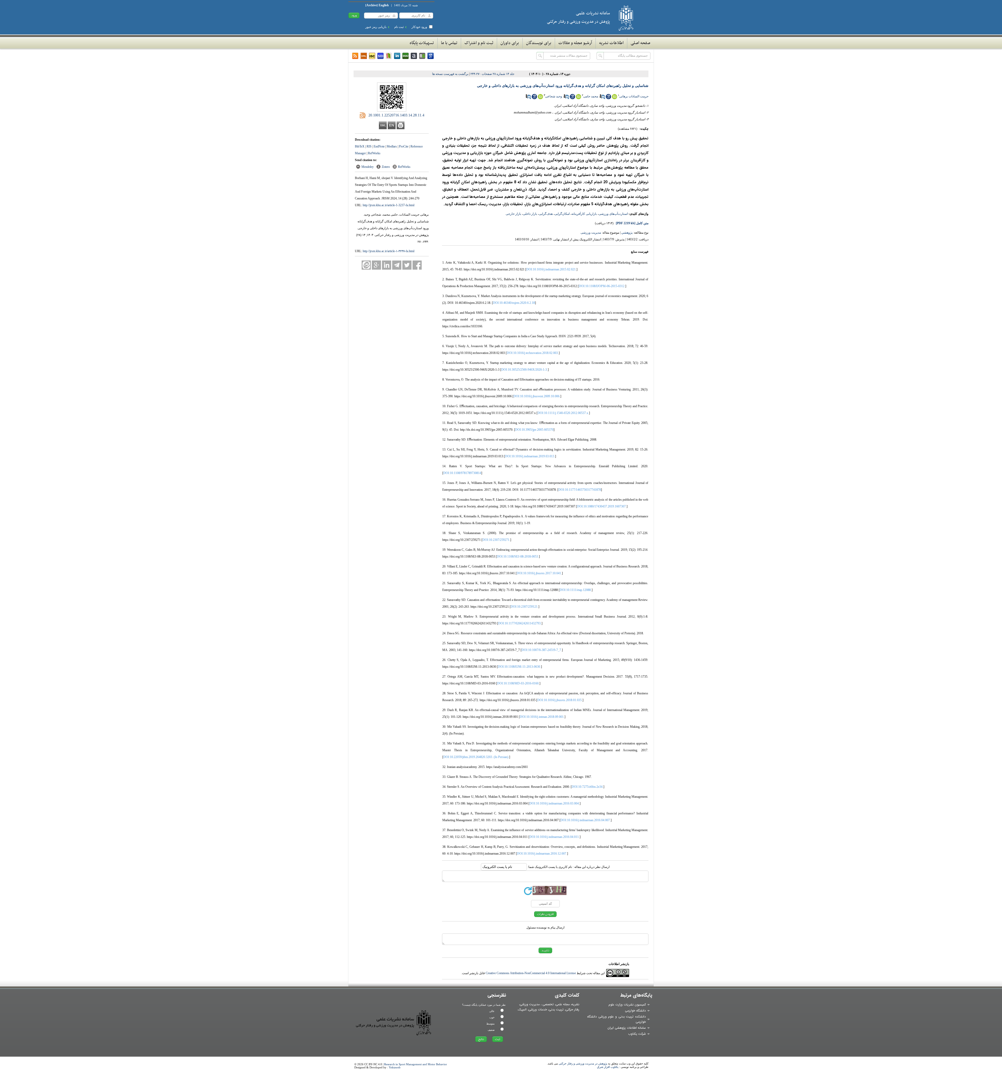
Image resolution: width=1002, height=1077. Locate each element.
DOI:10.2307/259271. (496, 540)
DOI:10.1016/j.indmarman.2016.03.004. (554, 803)
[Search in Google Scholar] (608, 98)
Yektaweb (395, 1067)
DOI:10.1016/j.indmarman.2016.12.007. (542, 853)
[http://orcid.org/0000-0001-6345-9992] (578, 98)
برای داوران (509, 43)
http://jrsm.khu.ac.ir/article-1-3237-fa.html (388, 205)
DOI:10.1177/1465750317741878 (579, 490)
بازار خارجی (513, 214)
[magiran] (389, 56)
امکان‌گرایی (562, 214)
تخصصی (548, 1004)
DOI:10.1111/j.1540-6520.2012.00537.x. (563, 413)
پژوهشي (627, 232)
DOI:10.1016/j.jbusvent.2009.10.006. (537, 396)
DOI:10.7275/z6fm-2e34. (587, 787)
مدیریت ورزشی (591, 232)
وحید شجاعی (553, 96)
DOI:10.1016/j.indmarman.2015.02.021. (551, 269)
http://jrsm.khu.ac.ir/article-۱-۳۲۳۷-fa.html (388, 251)
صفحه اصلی (640, 43)
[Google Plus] (376, 265)
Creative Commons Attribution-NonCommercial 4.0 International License (531, 973)
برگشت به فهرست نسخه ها (450, 74)
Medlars (392, 146)
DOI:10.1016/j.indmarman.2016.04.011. (554, 837)
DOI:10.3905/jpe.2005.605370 (534, 429)
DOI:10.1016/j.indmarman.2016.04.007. (585, 820)
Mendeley (367, 167)
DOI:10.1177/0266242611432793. (519, 623)
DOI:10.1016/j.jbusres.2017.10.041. (539, 573)
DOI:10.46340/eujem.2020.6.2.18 (514, 303)
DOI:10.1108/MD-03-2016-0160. (518, 683)
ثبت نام (399, 27)
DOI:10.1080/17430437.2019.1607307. (602, 506)
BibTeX (360, 146)
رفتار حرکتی (572, 1009)
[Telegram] (396, 265)
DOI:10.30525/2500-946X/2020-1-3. (524, 369)
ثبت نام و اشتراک (478, 43)
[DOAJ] (405, 56)
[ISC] (372, 56)
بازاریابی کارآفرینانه (584, 214)
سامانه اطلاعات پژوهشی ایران (626, 1027)
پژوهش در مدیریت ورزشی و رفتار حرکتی (583, 1063)
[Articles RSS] (355, 56)
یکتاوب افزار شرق (607, 1066)
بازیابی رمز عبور (375, 27)
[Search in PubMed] (602, 98)
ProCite (403, 146)
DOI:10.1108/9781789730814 (462, 473)
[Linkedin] (397, 56)
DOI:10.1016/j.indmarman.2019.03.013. (530, 456)
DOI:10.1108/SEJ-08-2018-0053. (518, 556)
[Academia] (414, 56)
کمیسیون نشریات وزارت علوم (627, 1004)
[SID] (380, 56)
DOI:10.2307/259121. (524, 606)
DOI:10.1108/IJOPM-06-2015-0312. (602, 286)
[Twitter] (406, 265)
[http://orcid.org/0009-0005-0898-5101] (614, 98)
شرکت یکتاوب (637, 1033)
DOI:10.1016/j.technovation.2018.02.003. (533, 353)
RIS (369, 146)
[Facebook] (417, 265)
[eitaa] (366, 265)
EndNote (379, 146)
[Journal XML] (364, 56)
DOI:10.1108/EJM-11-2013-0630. (519, 666)
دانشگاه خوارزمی (635, 1010)
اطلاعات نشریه (611, 43)
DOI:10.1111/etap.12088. (576, 590)
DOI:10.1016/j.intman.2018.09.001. (542, 717)
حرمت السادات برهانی (633, 96)
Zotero (386, 167)
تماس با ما (449, 43)
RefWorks (374, 153)
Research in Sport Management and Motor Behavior (415, 1064)
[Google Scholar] (430, 56)
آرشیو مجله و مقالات (575, 43)
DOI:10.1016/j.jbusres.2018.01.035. (559, 700)
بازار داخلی (530, 214)
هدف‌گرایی (546, 214)
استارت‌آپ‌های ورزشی (613, 214)
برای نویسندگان (538, 43)
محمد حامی (590, 96)
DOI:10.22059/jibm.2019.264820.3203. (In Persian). (476, 757)
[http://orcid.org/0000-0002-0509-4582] (540, 98)
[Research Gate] (422, 56)
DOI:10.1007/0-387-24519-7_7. (542, 650)
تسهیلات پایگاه (422, 43)
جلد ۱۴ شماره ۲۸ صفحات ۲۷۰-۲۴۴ (492, 74)
